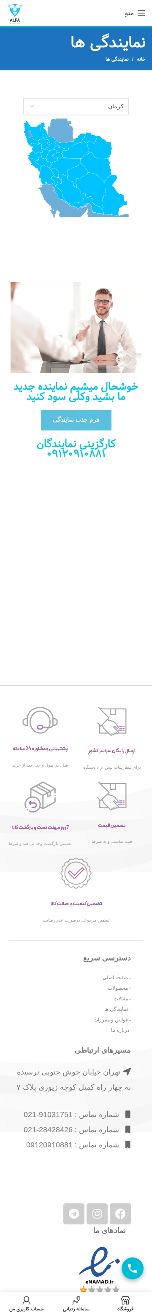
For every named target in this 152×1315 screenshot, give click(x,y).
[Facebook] (120, 1213)
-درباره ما (121, 1030)
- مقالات (122, 999)
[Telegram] (73, 1213)
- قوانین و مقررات (112, 1020)
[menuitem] (30, 134)
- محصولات (119, 988)
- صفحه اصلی (117, 978)
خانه (141, 59)
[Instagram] (97, 1213)
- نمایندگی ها (117, 1009)
